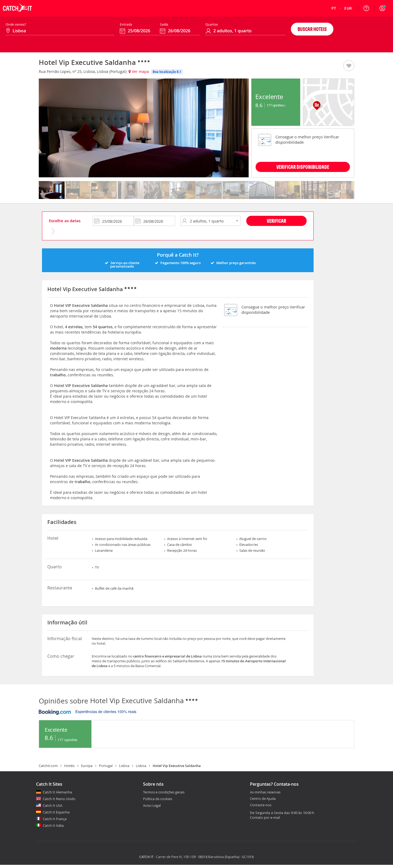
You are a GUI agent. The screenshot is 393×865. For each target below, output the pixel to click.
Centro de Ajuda (263, 799)
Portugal (106, 765)
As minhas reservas (265, 792)
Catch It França (55, 818)
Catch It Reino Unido (59, 798)
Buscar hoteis (312, 29)
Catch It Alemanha (57, 792)
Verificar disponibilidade (302, 166)
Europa (87, 765)
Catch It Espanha (56, 812)
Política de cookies (157, 798)
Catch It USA (52, 805)
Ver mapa (140, 71)
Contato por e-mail (265, 817)
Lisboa (124, 765)
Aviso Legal (152, 805)
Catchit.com (48, 765)
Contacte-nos (260, 805)
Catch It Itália (53, 825)
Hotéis (69, 765)
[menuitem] (334, 8)
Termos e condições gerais (163, 792)
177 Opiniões (276, 105)
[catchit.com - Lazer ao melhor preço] (17, 15)
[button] (382, 8)
